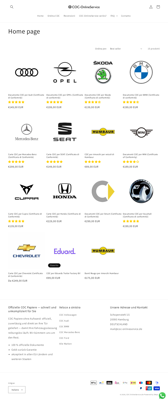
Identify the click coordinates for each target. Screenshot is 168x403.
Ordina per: (101, 48)
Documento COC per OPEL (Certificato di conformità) (64, 96)
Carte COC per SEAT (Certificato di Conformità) (62, 156)
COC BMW (64, 326)
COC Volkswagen (68, 314)
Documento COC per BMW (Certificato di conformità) (141, 96)
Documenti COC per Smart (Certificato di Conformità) (103, 215)
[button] (11, 7)
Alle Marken (65, 343)
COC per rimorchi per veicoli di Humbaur (99, 156)
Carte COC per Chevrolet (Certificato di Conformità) (25, 274)
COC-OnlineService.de (135, 394)
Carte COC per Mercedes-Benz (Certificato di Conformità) (22, 156)
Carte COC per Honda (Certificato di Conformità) (63, 215)
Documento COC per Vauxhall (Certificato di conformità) (137, 215)
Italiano (15, 389)
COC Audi (64, 320)
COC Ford (64, 337)
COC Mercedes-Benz (69, 332)
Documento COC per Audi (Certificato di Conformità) (26, 96)
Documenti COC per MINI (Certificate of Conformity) (140, 156)
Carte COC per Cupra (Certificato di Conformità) (25, 215)
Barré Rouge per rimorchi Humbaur (102, 273)
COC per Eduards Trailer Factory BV (63, 273)
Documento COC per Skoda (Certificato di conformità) (98, 96)
